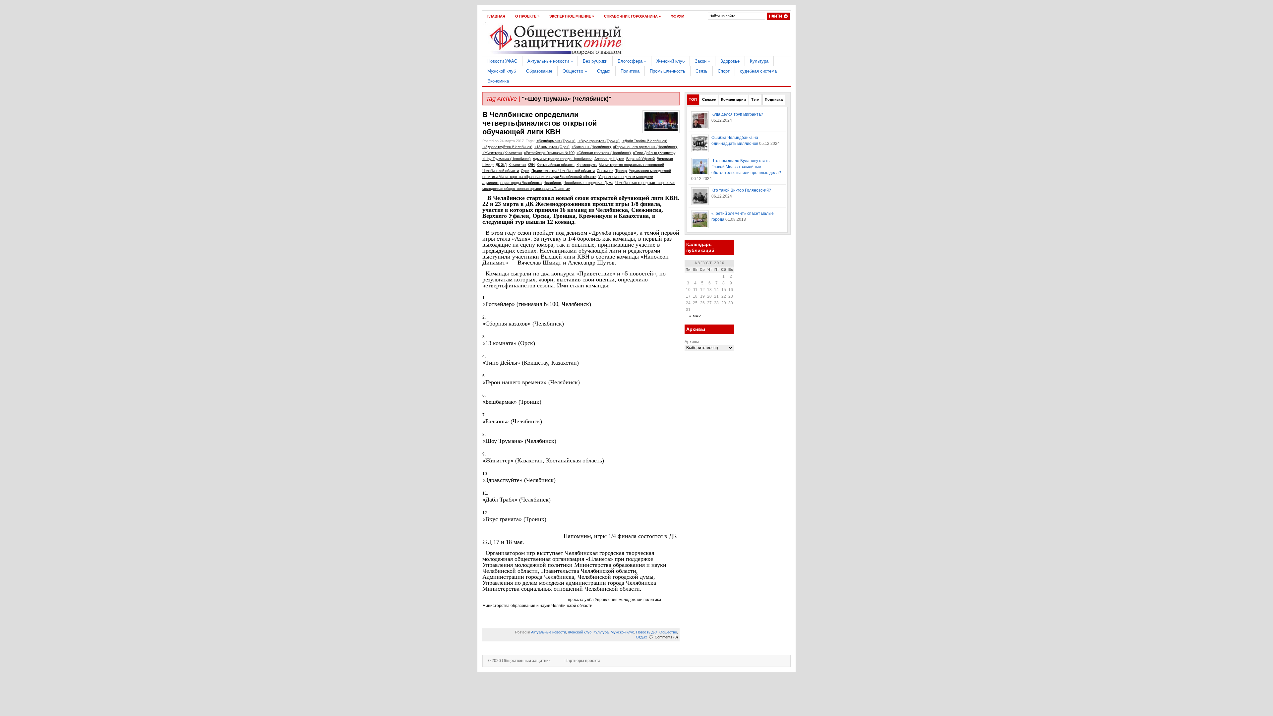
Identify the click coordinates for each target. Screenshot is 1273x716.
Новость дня (646, 632)
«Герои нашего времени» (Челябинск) (645, 147)
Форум (677, 16)
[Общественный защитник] (556, 54)
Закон (702, 61)
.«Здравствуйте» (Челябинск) (507, 147)
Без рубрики (595, 61)
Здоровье (730, 61)
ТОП (693, 99)
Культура (759, 61)
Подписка (774, 99)
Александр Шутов (609, 159)
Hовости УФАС (502, 61)
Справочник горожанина (632, 16)
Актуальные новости (550, 61)
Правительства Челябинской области (563, 171)
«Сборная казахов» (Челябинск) (603, 153)
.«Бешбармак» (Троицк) (556, 141)
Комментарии (733, 99)
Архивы (692, 341)
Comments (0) (666, 637)
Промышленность (667, 71)
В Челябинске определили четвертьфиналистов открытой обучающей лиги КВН (539, 123)
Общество (575, 71)
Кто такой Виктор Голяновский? (741, 190)
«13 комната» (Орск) (552, 147)
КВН (531, 165)
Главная (496, 16)
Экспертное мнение (571, 16)
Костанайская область (556, 165)
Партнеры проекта (582, 660)
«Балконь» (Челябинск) (591, 147)
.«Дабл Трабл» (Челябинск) (644, 141)
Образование (539, 71)
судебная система (758, 71)
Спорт (724, 71)
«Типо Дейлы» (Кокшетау (654, 153)
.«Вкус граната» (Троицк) (598, 141)
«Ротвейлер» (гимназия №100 (549, 153)
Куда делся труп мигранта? (737, 114)
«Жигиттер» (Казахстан (502, 153)
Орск (525, 171)
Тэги (755, 99)
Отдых (603, 71)
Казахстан (517, 165)
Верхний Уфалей (640, 159)
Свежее (709, 99)
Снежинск (605, 171)
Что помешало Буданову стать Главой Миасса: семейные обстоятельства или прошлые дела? (746, 166)
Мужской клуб (501, 71)
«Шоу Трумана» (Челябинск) (506, 159)
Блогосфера (632, 61)
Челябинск (553, 183)
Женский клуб (670, 61)
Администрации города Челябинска (562, 159)
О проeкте (527, 16)
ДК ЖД (501, 165)
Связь (701, 71)
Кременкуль (586, 165)
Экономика (498, 81)
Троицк (621, 171)
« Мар (695, 316)
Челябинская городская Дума (588, 183)
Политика (630, 71)
